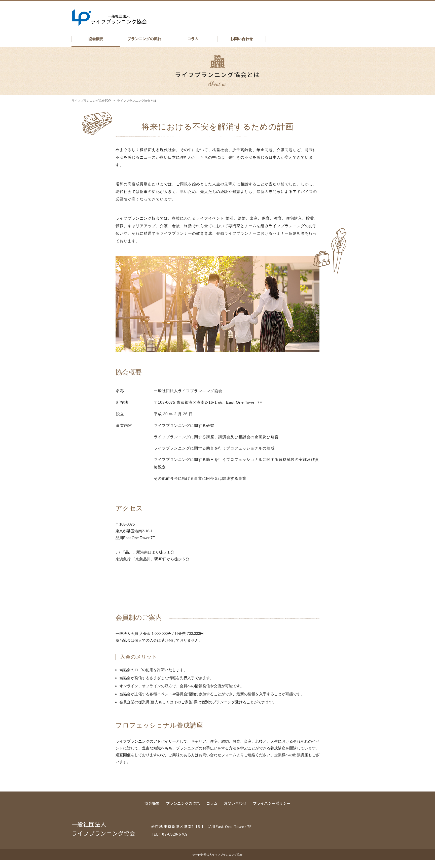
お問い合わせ (241, 39)
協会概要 (95, 39)
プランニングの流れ (144, 39)
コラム (193, 39)
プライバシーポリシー (272, 803)
